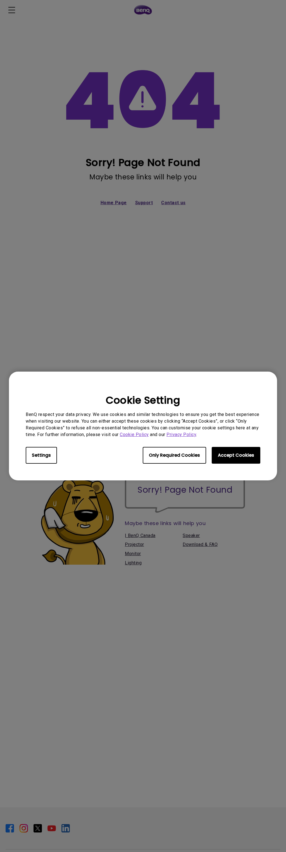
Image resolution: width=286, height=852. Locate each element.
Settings (41, 455)
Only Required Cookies (174, 455)
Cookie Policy (134, 434)
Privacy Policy (181, 434)
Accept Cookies (236, 455)
